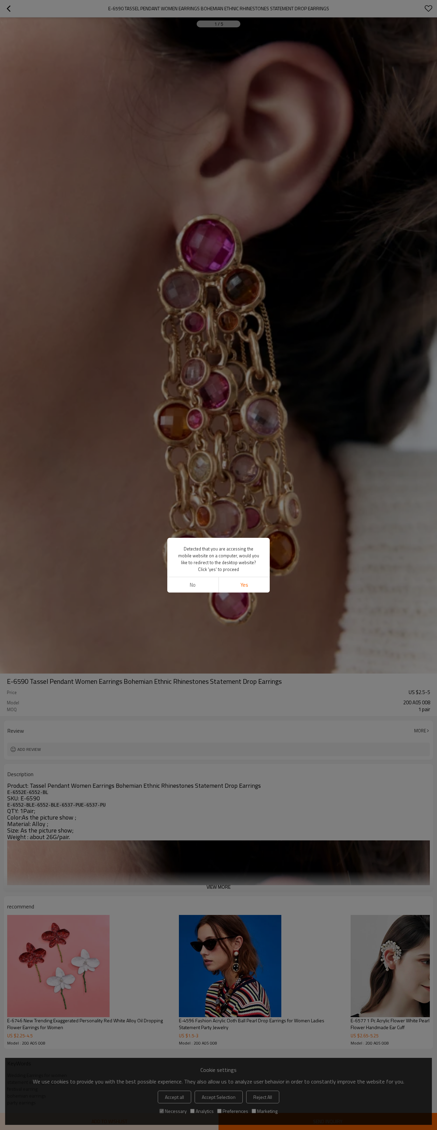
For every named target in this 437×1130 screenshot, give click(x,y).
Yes (244, 585)
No (193, 585)
